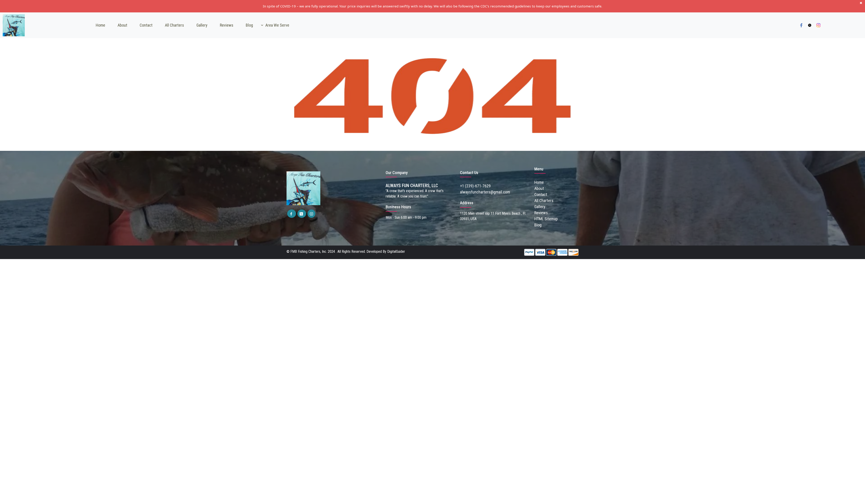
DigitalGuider (396, 251)
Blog (249, 25)
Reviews (226, 25)
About (122, 25)
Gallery (201, 25)
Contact (146, 25)
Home (100, 25)
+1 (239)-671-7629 (475, 186)
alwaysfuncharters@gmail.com (485, 192)
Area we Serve (277, 25)
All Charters (174, 25)
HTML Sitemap (546, 218)
